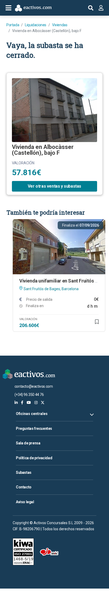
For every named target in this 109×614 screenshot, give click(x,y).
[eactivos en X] (42, 402)
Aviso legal (25, 502)
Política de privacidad (34, 458)
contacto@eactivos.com (34, 386)
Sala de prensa (28, 443)
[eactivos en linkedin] (16, 402)
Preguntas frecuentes (34, 428)
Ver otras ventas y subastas (54, 186)
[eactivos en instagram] (36, 402)
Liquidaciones (35, 25)
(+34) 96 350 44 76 (29, 394)
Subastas (23, 472)
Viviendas (59, 25)
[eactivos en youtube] (29, 402)
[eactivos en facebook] (22, 402)
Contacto (23, 487)
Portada (12, 25)
